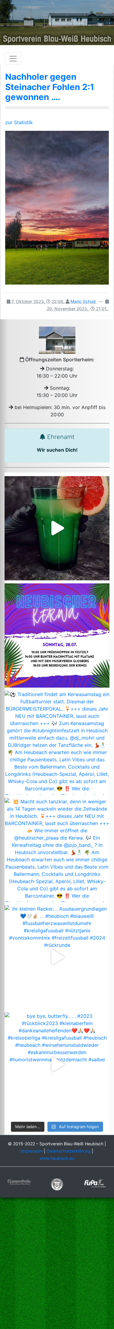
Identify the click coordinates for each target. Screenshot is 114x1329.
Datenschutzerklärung (69, 1150)
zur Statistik (19, 122)
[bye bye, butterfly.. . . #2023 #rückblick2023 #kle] (57, 1064)
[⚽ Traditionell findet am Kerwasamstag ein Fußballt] (57, 743)
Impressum (32, 1150)
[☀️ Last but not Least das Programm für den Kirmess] (57, 635)
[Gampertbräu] (19, 1181)
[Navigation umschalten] (13, 59)
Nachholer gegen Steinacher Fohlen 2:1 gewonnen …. (49, 87)
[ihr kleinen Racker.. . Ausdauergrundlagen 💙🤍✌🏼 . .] (57, 957)
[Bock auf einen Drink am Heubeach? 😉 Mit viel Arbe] (57, 528)
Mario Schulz (83, 301)
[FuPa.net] (95, 1182)
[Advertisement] (57, 1264)
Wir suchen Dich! (57, 450)
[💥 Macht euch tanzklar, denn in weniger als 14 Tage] (57, 850)
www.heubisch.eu (57, 1158)
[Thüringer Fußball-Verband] (57, 1183)
